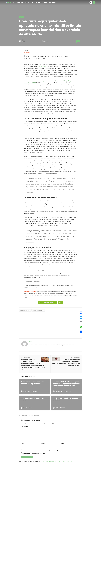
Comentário (25, 426)
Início (14, 2)
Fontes (40, 2)
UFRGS (23, 41)
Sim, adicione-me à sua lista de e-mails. (34, 453)
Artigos (19, 2)
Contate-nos (52, 2)
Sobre (45, 2)
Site (62, 443)
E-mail (43, 443)
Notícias (27, 2)
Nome (23, 443)
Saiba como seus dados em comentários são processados (57, 461)
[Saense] (8, 2)
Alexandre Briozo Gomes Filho (26, 310)
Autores (34, 2)
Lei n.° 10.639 (42, 66)
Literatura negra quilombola (39, 310)
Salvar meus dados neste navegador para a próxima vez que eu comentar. (45, 450)
